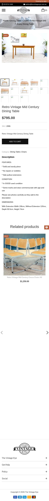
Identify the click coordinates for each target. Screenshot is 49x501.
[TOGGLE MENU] (3, 10)
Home (5, 21)
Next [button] (44, 55)
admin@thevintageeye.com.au (36, 4)
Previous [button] (4, 55)
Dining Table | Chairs (19, 21)
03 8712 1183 (8, 4)
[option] (24, 48)
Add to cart (15, 142)
